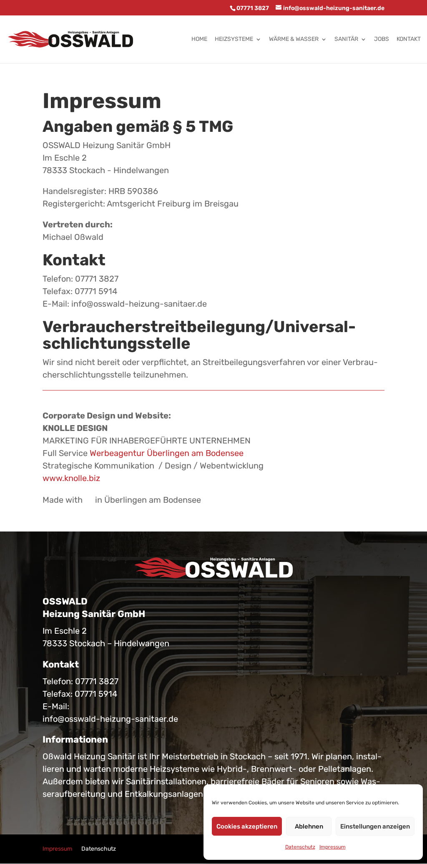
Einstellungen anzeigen (375, 826)
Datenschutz (300, 847)
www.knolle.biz (71, 478)
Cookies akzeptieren (246, 826)
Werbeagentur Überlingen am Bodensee (167, 453)
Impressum (332, 847)
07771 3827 (96, 681)
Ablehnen (309, 826)
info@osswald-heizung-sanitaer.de (110, 719)
